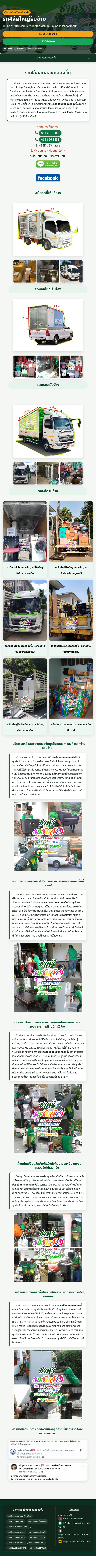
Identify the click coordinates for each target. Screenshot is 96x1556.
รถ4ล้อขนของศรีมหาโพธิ (17, 1548)
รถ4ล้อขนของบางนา (37, 1537)
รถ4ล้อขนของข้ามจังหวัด (37, 1521)
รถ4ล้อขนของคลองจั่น (46, 57)
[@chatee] (60, 1523)
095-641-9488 (50, 133)
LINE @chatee (48, 41)
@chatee (76, 1523)
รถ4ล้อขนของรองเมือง (16, 1542)
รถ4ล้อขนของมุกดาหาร (16, 1537)
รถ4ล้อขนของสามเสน (16, 1521)
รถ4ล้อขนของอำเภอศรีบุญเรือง (19, 1516)
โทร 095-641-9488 (48, 34)
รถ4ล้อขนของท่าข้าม (38, 1548)
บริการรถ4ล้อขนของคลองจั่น (28, 1510)
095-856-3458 (50, 140)
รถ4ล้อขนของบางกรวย (16, 1532)
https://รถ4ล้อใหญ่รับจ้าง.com (76, 1541)
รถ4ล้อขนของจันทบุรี (37, 1532)
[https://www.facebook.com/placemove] (60, 1530)
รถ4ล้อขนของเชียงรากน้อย (18, 1526)
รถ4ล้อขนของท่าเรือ (36, 1542)
